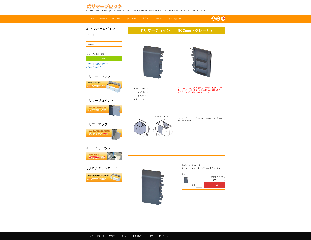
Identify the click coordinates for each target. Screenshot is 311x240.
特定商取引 (146, 19)
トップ (91, 19)
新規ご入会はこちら (94, 67)
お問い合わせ (175, 19)
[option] (152, 187)
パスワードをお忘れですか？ (97, 64)
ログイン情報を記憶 (96, 54)
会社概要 (160, 19)
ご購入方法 (130, 19)
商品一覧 (103, 19)
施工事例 (116, 19)
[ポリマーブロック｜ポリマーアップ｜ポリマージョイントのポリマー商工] (105, 7)
